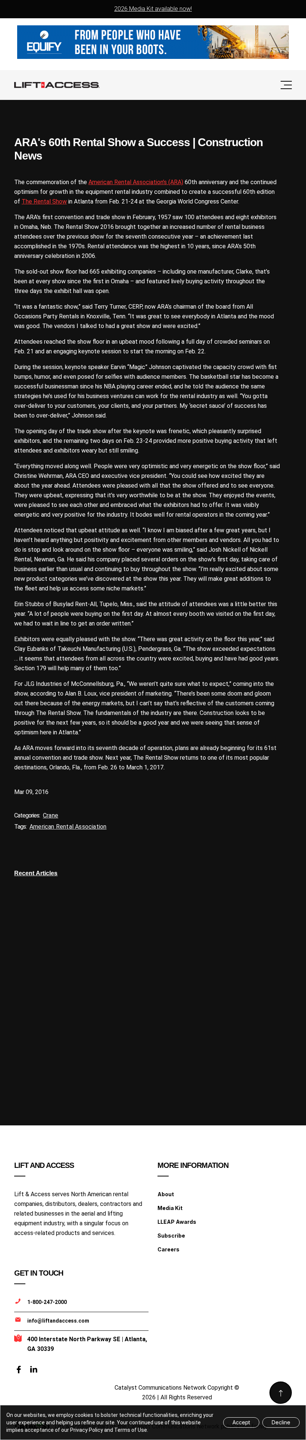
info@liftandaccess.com (58, 1321)
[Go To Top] (280, 1392)
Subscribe (171, 1235)
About (165, 1194)
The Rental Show (44, 201)
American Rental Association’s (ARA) (135, 182)
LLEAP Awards (176, 1222)
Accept (241, 1422)
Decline (281, 1422)
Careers (168, 1249)
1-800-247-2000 (47, 1302)
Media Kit (169, 1208)
